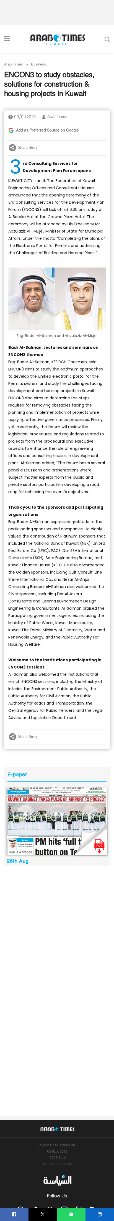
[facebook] (14, 1214)
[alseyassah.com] (57, 1180)
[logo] (57, 39)
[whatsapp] (71, 1214)
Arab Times (13, 64)
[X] (43, 1214)
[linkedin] (100, 1214)
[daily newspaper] (57, 821)
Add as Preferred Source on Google (47, 130)
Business (38, 64)
